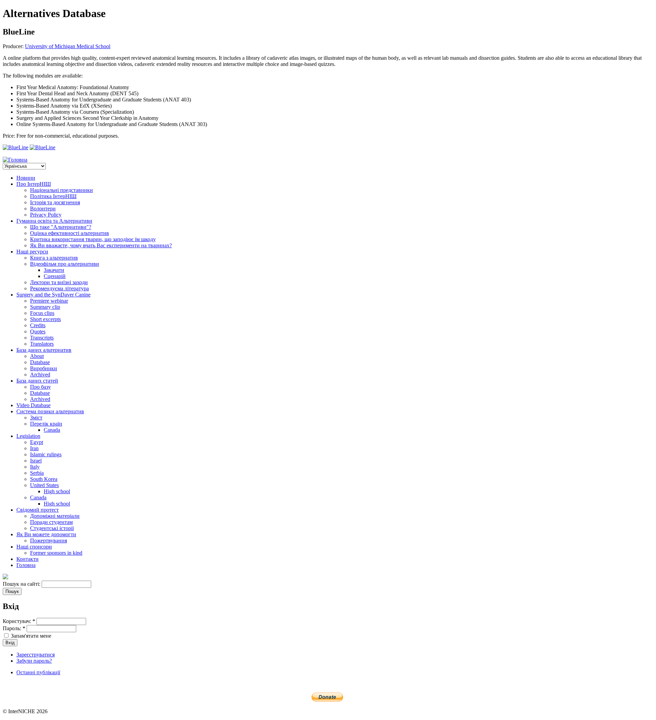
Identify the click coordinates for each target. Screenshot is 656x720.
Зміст (36, 417)
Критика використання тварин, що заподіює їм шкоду (93, 239)
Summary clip (45, 307)
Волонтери (43, 208)
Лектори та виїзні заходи (59, 282)
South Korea (43, 479)
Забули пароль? (34, 661)
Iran (34, 448)
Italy (35, 467)
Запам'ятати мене (30, 636)
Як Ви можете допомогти (46, 534)
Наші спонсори (34, 547)
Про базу (40, 387)
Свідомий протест (37, 510)
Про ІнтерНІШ (33, 184)
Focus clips (42, 313)
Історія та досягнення (55, 202)
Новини (25, 178)
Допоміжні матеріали (55, 516)
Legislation (28, 436)
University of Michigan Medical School (67, 46)
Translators (42, 344)
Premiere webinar (49, 301)
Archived (40, 374)
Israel (36, 460)
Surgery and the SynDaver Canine (53, 294)
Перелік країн (46, 424)
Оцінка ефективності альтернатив (69, 233)
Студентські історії (52, 528)
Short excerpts (45, 319)
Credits (37, 325)
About (37, 356)
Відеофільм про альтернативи (64, 264)
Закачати (54, 270)
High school (57, 491)
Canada (52, 430)
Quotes (37, 331)
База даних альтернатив (43, 350)
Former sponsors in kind (56, 553)
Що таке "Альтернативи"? (60, 227)
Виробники (43, 368)
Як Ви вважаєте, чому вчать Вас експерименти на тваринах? (101, 245)
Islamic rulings (46, 454)
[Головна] (15, 160)
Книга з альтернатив (54, 258)
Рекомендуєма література (59, 288)
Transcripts (42, 338)
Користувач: (19, 621)
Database (40, 362)
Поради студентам (51, 522)
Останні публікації (38, 672)
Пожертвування (48, 540)
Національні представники (61, 190)
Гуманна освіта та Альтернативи (54, 221)
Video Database (33, 405)
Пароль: (14, 628)
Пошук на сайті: (22, 584)
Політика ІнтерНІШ (53, 196)
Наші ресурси (32, 251)
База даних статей (37, 381)
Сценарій (55, 276)
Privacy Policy (46, 215)
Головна (26, 565)
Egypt (36, 442)
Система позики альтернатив (50, 411)
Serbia (37, 473)
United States (44, 485)
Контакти (27, 559)
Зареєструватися (35, 654)
